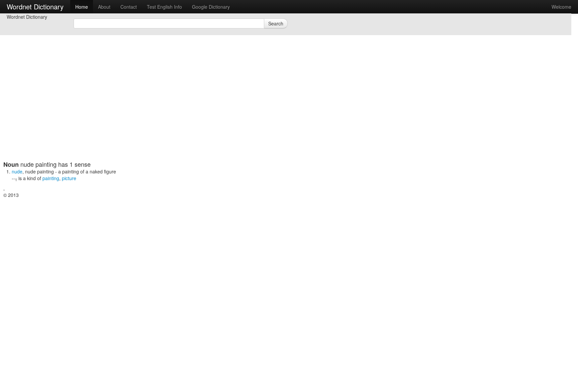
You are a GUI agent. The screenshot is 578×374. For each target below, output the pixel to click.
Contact (128, 6)
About (104, 6)
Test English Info (164, 6)
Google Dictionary (211, 6)
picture (69, 178)
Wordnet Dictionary (35, 6)
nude (17, 171)
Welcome (561, 6)
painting (50, 178)
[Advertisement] (165, 114)
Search (275, 23)
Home (81, 6)
